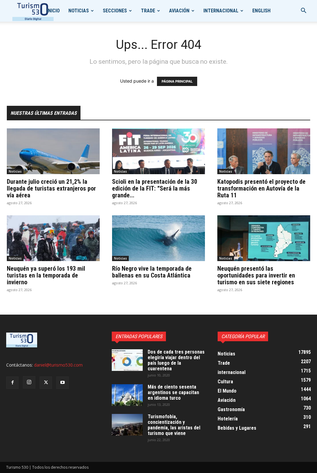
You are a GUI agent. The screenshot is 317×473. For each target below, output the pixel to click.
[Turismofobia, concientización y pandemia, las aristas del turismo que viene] (127, 425)
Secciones (115, 11)
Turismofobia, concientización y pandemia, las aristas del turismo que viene (174, 425)
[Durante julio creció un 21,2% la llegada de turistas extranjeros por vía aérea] (53, 151)
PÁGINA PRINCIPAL (177, 81)
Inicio (53, 11)
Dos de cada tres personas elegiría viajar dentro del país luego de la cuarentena (176, 360)
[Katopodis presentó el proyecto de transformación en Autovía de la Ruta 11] (263, 151)
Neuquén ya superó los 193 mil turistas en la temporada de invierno (46, 275)
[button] (303, 11)
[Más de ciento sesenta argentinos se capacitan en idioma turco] (127, 395)
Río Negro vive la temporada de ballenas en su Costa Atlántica (152, 272)
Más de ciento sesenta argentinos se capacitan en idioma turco (173, 392)
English (261, 11)
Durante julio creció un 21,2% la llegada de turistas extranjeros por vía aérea (51, 188)
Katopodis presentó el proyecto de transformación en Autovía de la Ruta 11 (261, 188)
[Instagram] (29, 382)
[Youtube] (62, 382)
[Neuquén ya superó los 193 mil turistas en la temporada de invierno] (53, 238)
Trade (148, 11)
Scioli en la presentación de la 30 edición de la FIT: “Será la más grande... (154, 188)
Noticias (78, 11)
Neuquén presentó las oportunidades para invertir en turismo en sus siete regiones (256, 275)
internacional (220, 11)
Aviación (179, 11)
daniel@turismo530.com (58, 365)
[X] (46, 382)
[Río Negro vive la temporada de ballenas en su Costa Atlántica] (158, 238)
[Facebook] (12, 382)
